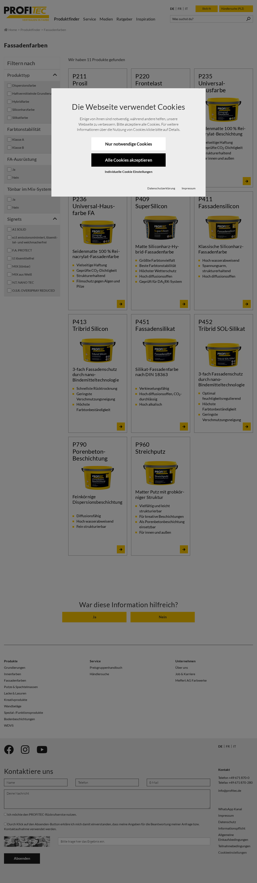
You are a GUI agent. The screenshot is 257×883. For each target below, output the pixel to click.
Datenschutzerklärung (161, 188)
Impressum (189, 188)
